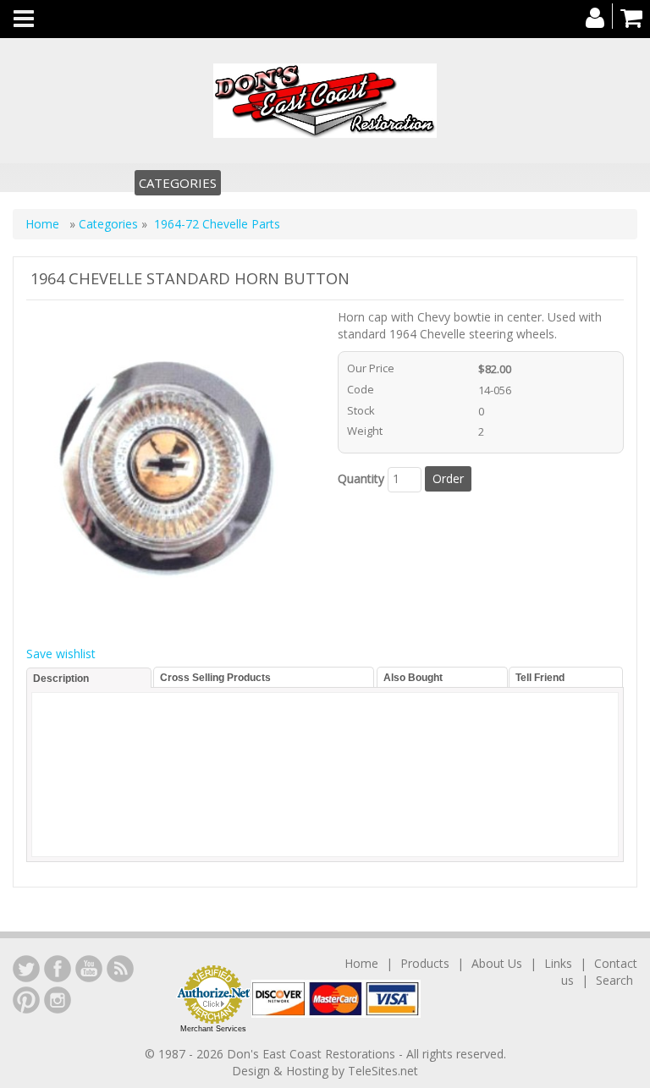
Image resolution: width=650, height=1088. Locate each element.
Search (614, 980)
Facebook (57, 968)
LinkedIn (26, 968)
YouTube (88, 968)
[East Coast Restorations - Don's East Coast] (325, 100)
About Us (496, 963)
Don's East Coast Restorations (313, 1054)
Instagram (57, 1000)
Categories (178, 182)
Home (44, 224)
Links (558, 963)
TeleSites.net (383, 1071)
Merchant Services (213, 1029)
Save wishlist (61, 654)
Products (424, 963)
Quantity (361, 478)
